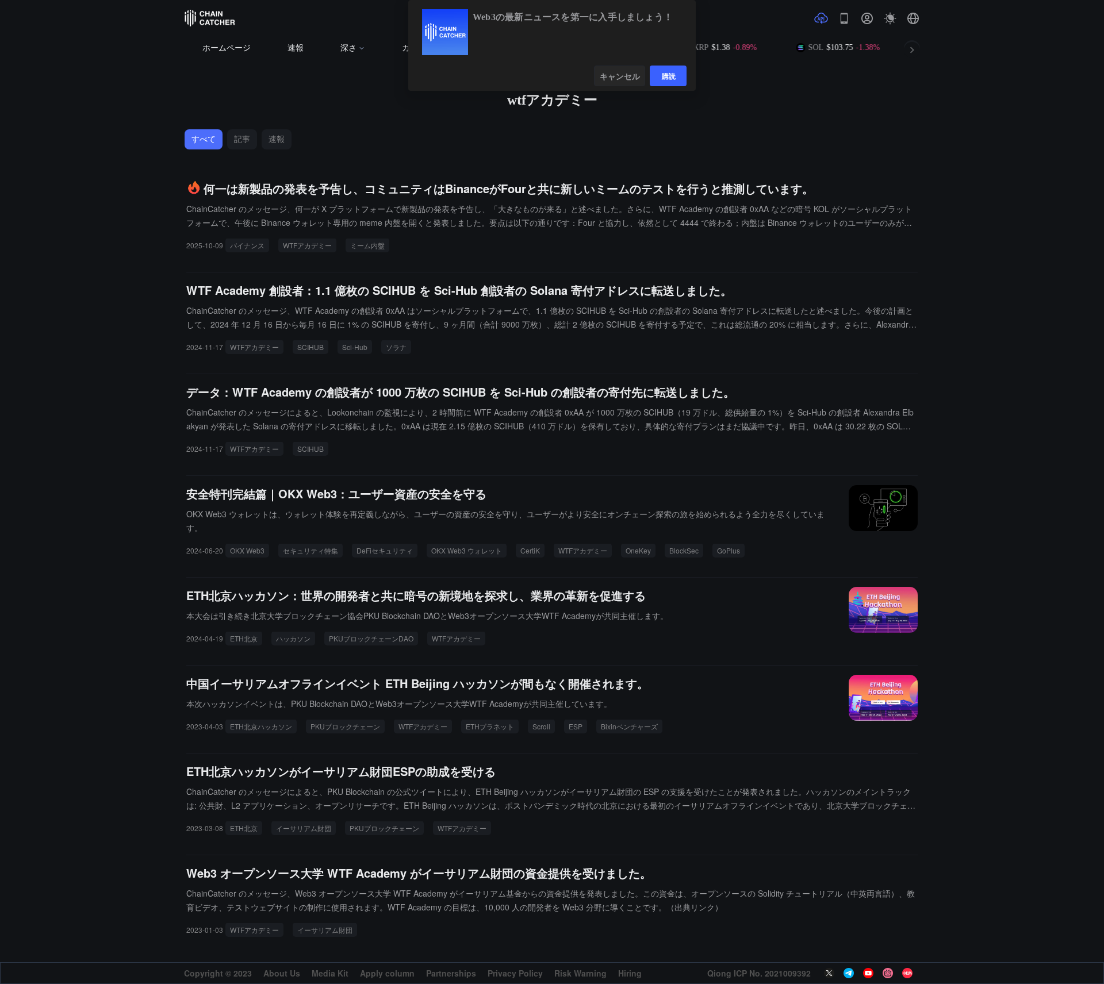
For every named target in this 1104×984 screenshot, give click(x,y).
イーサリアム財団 (303, 828)
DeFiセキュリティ (384, 550)
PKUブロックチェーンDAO (371, 638)
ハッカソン (293, 638)
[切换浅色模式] (890, 18)
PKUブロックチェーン (345, 726)
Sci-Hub (354, 347)
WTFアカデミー (307, 245)
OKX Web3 (247, 550)
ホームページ (226, 48)
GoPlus (728, 550)
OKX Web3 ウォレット (466, 550)
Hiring (630, 973)
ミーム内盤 (367, 245)
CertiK (530, 550)
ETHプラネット (490, 726)
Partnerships (451, 973)
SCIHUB (310, 347)
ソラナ (396, 347)
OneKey (638, 550)
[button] (913, 18)
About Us (281, 973)
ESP (575, 726)
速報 (296, 48)
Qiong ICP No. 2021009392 (759, 973)
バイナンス (247, 245)
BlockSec (684, 550)
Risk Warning (580, 973)
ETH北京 (244, 638)
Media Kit (330, 973)
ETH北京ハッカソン (261, 726)
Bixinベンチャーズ (629, 726)
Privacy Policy (515, 973)
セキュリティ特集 (310, 550)
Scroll (541, 726)
